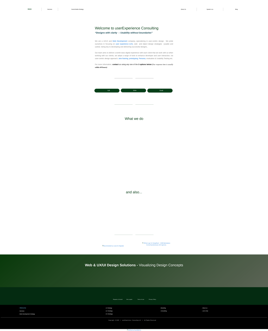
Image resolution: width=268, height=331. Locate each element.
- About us (204, 308)
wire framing (123, 58)
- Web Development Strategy (27, 314)
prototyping (133, 58)
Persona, (142, 58)
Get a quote (129, 299)
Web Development (120, 41)
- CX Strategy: (109, 314)
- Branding (163, 308)
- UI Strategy (108, 308)
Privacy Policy (152, 299)
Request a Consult (117, 299)
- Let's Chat (205, 311)
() (124, 44)
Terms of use (141, 299)
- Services (21, 311)
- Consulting (163, 311)
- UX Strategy (109, 311)
